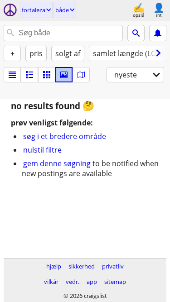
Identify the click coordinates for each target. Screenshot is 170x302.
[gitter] (46, 74)
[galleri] (64, 74)
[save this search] (157, 33)
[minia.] (29, 74)
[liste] (12, 74)
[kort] (81, 74)
